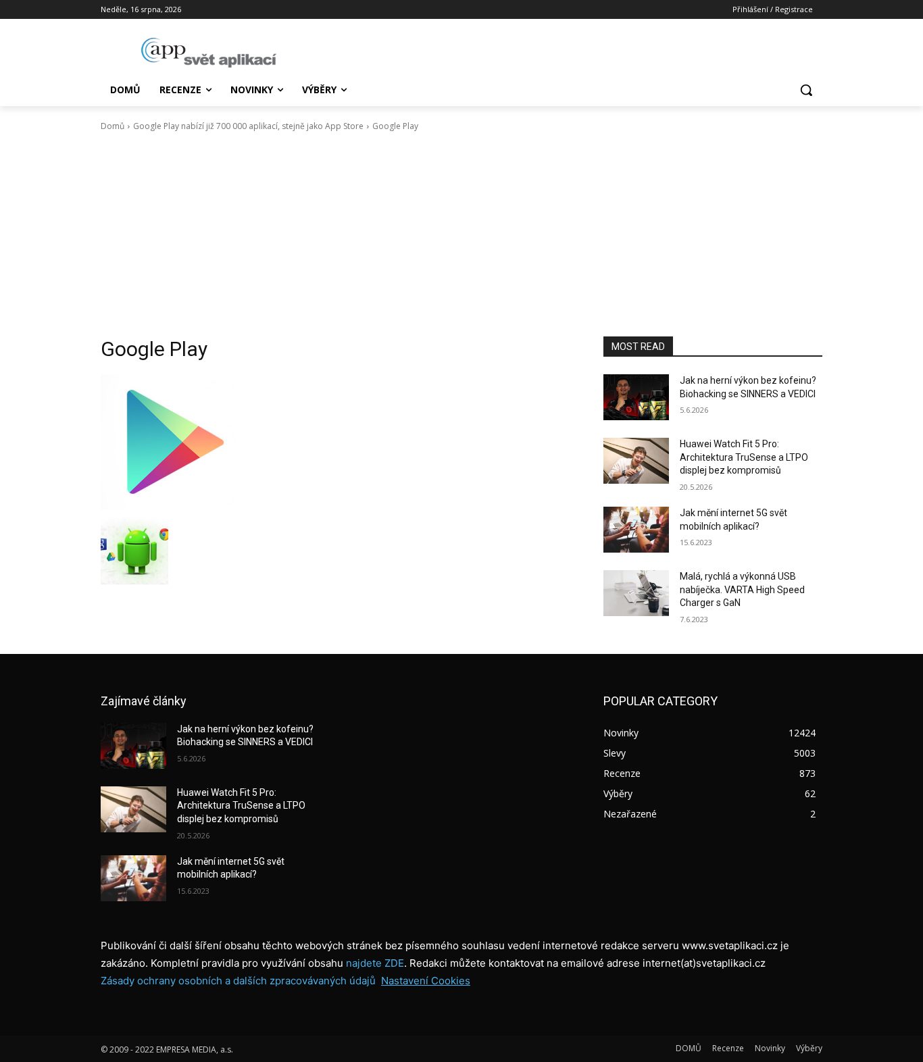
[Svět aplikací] (209, 53)
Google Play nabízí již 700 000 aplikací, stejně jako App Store (248, 126)
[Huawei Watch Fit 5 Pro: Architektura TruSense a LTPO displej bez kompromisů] (636, 461)
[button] (806, 90)
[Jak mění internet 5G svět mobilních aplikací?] (636, 530)
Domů (112, 126)
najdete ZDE (375, 963)
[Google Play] (336, 442)
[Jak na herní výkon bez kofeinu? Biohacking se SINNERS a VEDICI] (636, 397)
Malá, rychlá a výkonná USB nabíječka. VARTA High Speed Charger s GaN (742, 589)
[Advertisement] (461, 234)
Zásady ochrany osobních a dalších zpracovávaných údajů (238, 980)
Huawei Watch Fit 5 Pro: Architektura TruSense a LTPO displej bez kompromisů (744, 457)
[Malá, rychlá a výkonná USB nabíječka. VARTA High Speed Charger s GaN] (636, 593)
